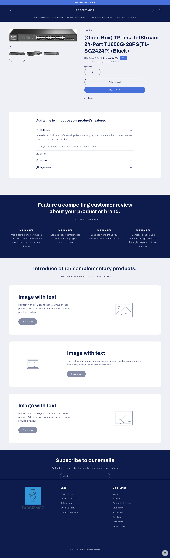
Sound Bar (118, 508)
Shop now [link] (28, 321)
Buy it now (114, 90)
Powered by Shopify (92, 549)
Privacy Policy (67, 494)
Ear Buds (117, 517)
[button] (12, 10)
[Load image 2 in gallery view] (34, 54)
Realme (116, 499)
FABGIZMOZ (80, 549)
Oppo (115, 494)
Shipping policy (68, 508)
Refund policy (67, 503)
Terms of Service (68, 499)
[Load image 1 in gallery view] (17, 54)
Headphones (119, 526)
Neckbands (118, 522)
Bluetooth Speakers (122, 503)
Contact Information (70, 512)
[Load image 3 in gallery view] (51, 54)
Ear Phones (118, 512)
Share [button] (90, 98)
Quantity (88, 67)
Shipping (99, 62)
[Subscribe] (107, 476)
